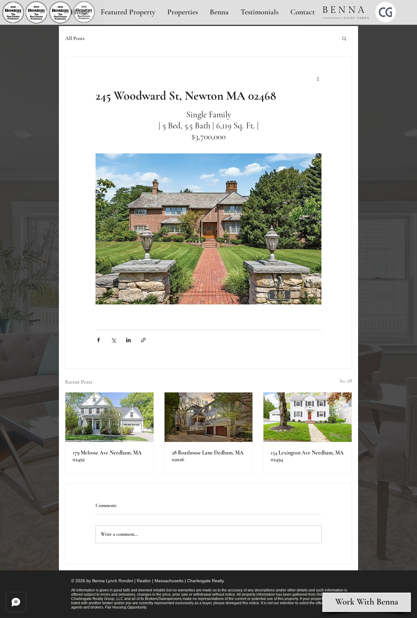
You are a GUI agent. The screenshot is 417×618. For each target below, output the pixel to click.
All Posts (75, 38)
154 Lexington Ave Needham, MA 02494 (307, 456)
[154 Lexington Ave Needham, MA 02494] (307, 417)
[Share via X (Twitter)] (113, 340)
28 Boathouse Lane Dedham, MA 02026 (208, 456)
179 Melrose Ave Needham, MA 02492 (107, 456)
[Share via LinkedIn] (128, 340)
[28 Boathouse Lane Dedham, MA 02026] (209, 417)
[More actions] (317, 79)
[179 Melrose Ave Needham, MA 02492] (109, 417)
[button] (344, 38)
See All (346, 381)
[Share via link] (143, 340)
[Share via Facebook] (98, 340)
